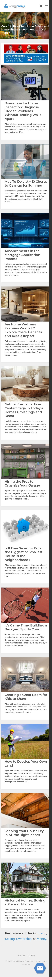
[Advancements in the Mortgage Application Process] (26, 230)
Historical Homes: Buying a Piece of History (25, 902)
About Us (21, 955)
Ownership (24, 939)
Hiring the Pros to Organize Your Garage (22, 483)
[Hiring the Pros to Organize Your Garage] (26, 461)
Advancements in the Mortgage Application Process (22, 255)
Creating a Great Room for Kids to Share (26, 697)
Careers (31, 955)
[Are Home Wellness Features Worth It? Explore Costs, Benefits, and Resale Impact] (26, 304)
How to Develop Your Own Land (26, 763)
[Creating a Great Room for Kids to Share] (26, 674)
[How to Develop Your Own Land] (26, 741)
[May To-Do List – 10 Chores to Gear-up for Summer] (26, 161)
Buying (41, 933)
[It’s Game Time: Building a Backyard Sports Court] (26, 605)
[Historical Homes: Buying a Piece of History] (26, 880)
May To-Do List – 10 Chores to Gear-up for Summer (26, 183)
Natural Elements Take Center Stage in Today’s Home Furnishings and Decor (24, 410)
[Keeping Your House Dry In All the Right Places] (26, 810)
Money (41, 939)
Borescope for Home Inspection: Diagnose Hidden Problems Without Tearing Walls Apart (23, 111)
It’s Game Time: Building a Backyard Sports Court (26, 627)
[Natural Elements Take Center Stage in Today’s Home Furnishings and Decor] (26, 383)
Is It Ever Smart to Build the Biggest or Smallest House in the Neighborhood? (23, 554)
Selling (10, 939)
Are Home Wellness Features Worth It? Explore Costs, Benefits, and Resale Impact (24, 330)
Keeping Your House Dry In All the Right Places (24, 833)
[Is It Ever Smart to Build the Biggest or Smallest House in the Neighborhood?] (26, 527)
